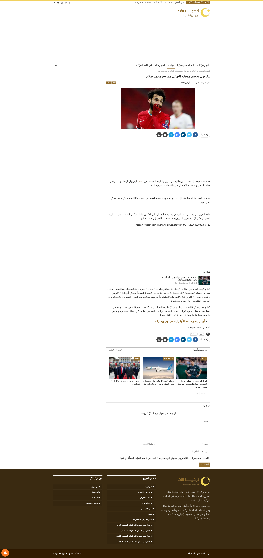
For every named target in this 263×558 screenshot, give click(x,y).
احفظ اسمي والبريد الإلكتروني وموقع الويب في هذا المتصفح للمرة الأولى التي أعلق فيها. (164, 458)
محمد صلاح (193, 334)
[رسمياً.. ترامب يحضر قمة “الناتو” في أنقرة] (124, 368)
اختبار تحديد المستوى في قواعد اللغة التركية (135, 531)
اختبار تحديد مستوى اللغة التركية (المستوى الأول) (133, 525)
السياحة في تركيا (185, 65)
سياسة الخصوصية (143, 3)
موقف (140, 182)
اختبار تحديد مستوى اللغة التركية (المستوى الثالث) (133, 536)
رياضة (171, 65)
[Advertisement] (131, 39)
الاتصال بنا (157, 3)
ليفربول (201, 334)
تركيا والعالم (168, 359)
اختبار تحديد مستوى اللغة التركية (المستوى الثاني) (133, 542)
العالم (114, 82)
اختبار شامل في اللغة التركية (150, 65)
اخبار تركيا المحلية (144, 492)
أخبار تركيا (204, 65)
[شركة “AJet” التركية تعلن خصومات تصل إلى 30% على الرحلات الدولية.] (158, 368)
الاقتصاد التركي (145, 498)
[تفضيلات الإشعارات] (5, 553)
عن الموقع (179, 3)
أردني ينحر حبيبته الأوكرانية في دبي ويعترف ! (179, 321)
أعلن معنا (168, 3)
